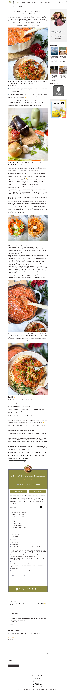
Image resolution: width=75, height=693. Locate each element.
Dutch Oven (28, 248)
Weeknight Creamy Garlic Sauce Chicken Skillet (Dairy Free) (17, 603)
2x (43, 507)
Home (23, 2)
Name (10, 655)
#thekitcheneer (38, 589)
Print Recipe (32, 13)
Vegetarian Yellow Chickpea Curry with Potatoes (21, 455)
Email (10, 660)
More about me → (58, 38)
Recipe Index (37, 680)
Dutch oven (32, 550)
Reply (11, 624)
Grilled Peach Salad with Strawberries (18, 458)
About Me (40, 2)
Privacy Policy (37, 684)
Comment (11, 639)
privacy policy (33, 25)
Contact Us (37, 683)
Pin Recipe (38, 491)
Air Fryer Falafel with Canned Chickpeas (19, 461)
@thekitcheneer (23, 589)
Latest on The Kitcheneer (18, 6)
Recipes (34, 2)
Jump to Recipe (24, 13)
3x (45, 507)
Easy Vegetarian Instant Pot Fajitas (17, 460)
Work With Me (37, 681)
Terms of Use (37, 686)
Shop (28, 2)
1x (41, 507)
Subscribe (47, 2)
